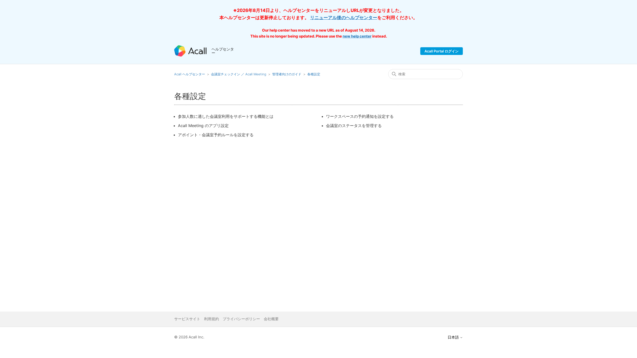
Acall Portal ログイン (442, 51)
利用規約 (211, 318)
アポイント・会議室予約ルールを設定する (216, 134)
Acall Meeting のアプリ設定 (203, 125)
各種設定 (313, 74)
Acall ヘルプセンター (190, 74)
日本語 (454, 337)
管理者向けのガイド (286, 74)
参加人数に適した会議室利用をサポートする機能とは (225, 116)
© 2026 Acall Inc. (189, 337)
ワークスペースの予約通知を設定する (360, 116)
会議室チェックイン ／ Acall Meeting (238, 74)
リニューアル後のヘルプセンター (343, 17)
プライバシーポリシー (241, 318)
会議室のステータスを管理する (354, 125)
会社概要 (271, 318)
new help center (357, 36)
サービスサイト (187, 318)
